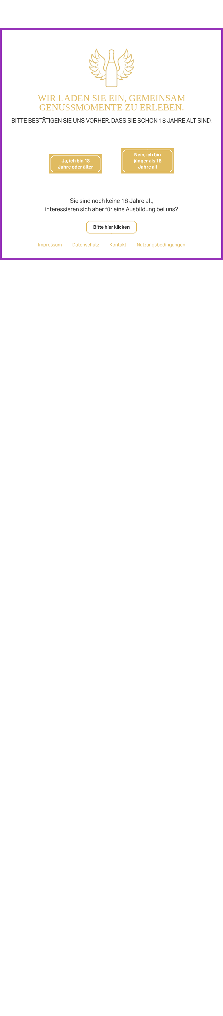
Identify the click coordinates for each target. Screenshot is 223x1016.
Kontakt (117, 245)
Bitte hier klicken (111, 227)
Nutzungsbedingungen (161, 245)
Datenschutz (85, 245)
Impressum (50, 245)
